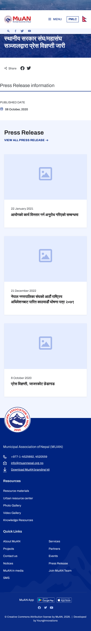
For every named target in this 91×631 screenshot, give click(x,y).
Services (54, 541)
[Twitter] (45, 608)
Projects (8, 548)
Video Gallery (12, 513)
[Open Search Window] (8, 31)
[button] (22, 68)
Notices (8, 563)
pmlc (73, 19)
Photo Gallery (12, 505)
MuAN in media (13, 570)
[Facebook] (39, 608)
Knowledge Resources (18, 520)
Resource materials (16, 490)
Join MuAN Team (60, 570)
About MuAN (11, 541)
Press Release (58, 563)
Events (53, 556)
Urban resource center (18, 498)
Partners (54, 548)
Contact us (10, 556)
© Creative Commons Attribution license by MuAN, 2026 (37, 616)
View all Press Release (24, 140)
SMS (6, 577)
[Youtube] (52, 608)
